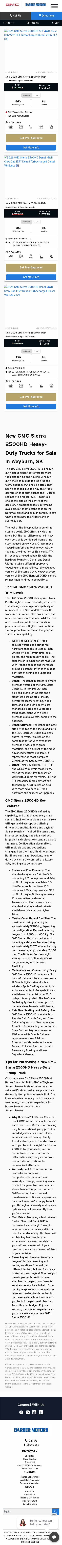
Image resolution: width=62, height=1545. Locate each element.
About (29, 1486)
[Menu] (54, 7)
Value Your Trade (29, 1469)
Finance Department (30, 1477)
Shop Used (30, 1462)
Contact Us (29, 1495)
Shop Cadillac (29, 1459)
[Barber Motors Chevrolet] (35, 4)
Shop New (29, 1456)
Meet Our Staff (29, 1501)
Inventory (30, 1451)
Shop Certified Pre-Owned (29, 1466)
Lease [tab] (36, 95)
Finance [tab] (26, 95)
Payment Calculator (29, 1483)
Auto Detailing (30, 1504)
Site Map (8, 1536)
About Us (29, 1491)
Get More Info (31, 147)
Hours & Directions (30, 1498)
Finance (30, 1472)
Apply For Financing (29, 1480)
